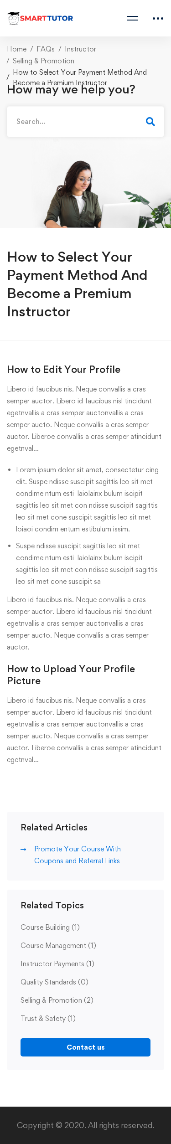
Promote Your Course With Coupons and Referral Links (77, 855)
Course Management (58, 945)
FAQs (45, 49)
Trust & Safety (48, 1018)
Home (16, 49)
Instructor (80, 49)
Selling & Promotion (43, 61)
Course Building (50, 927)
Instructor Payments (57, 963)
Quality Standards (54, 982)
